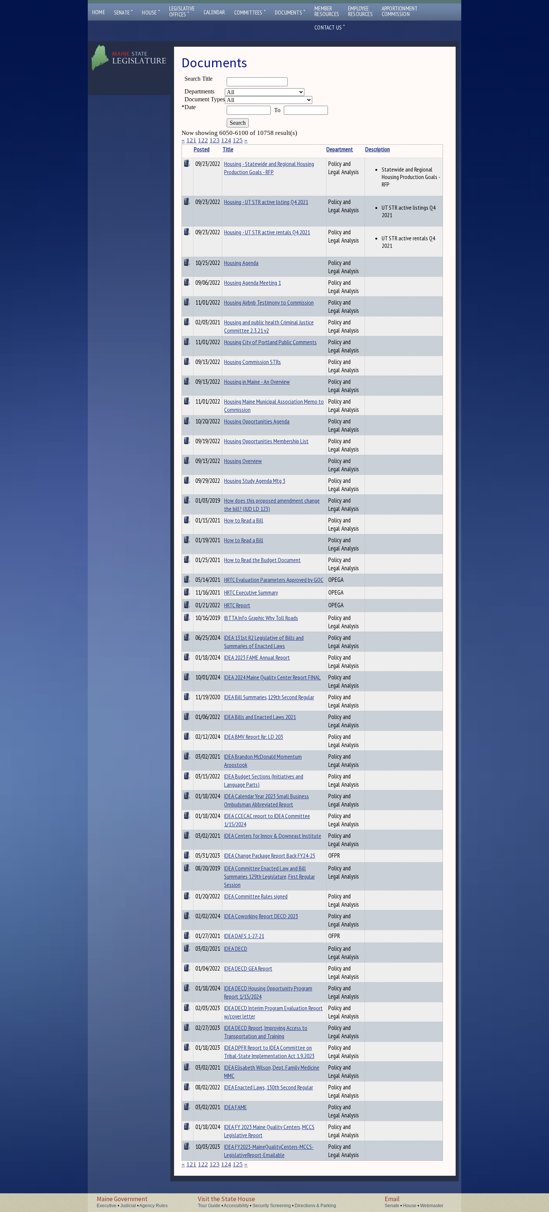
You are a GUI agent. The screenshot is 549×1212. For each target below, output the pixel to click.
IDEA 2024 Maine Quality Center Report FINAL (272, 677)
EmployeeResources (360, 11)
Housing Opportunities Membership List (266, 441)
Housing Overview (243, 461)
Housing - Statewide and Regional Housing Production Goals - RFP (269, 168)
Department (339, 149)
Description (377, 149)
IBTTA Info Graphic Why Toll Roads (261, 618)
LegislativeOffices (182, 12)
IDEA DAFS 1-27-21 (244, 936)
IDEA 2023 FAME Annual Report (257, 657)
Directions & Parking (315, 1205)
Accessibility (236, 1205)
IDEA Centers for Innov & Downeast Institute (272, 836)
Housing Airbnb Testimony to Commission (269, 302)
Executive (107, 1205)
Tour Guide (209, 1205)
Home (98, 12)
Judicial (128, 1205)
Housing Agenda (241, 263)
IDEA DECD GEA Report (248, 968)
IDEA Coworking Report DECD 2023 (261, 916)
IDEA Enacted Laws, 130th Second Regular (268, 1087)
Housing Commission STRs (252, 362)
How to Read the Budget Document (262, 560)
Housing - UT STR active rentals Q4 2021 (267, 232)
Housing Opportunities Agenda (256, 421)
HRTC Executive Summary (251, 592)
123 (215, 140)
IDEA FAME (235, 1107)
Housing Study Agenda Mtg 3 (254, 481)
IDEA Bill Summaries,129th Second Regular (269, 697)
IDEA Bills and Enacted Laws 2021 (260, 717)
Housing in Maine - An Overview (257, 381)
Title (228, 149)
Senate (123, 12)
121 (191, 140)
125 (238, 140)
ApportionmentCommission (400, 11)
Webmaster (431, 1205)
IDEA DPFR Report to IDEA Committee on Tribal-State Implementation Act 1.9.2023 (269, 1051)
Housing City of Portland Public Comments (270, 342)
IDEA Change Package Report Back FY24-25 (269, 855)
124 (226, 140)
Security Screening (271, 1205)
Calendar (214, 12)
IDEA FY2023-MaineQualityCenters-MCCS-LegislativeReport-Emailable (269, 1150)
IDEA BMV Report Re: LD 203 (253, 737)
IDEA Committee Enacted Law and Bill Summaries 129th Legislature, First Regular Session (269, 876)
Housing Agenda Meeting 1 (252, 282)
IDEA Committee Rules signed (256, 896)
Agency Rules (153, 1205)
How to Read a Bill (243, 520)
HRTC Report (237, 605)
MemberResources (326, 11)
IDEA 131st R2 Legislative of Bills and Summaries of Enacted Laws (264, 641)
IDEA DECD (235, 948)
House (151, 12)
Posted (202, 149)
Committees (250, 12)
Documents (290, 12)
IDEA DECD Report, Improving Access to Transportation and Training (265, 1032)
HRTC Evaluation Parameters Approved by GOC (273, 580)
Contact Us (329, 27)
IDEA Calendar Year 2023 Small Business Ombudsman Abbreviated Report (266, 800)
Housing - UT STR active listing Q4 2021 (266, 202)
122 (203, 140)
